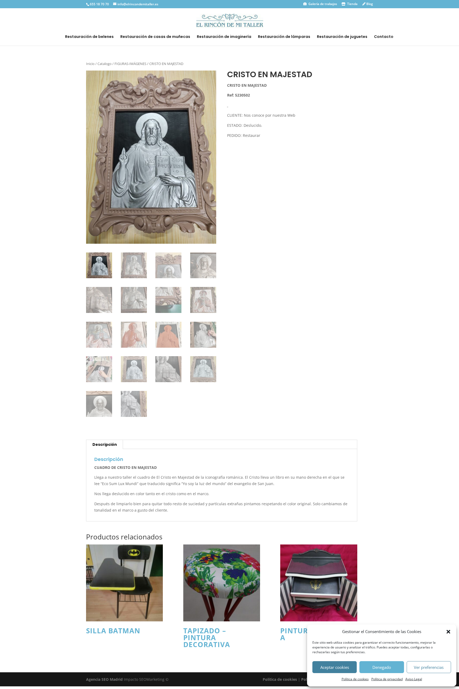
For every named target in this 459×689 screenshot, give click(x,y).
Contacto (383, 37)
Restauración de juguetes (342, 37)
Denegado (381, 667)
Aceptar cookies (334, 667)
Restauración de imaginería (224, 37)
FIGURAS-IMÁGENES (130, 63)
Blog (369, 4)
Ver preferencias (429, 667)
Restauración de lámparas (284, 37)
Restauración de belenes (89, 37)
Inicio (90, 63)
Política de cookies (355, 679)
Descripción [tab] (104, 444)
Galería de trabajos (322, 4)
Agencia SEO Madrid (105, 679)
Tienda (352, 4)
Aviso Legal (413, 679)
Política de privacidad (387, 679)
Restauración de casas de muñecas (155, 37)
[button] (448, 631)
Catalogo (104, 63)
